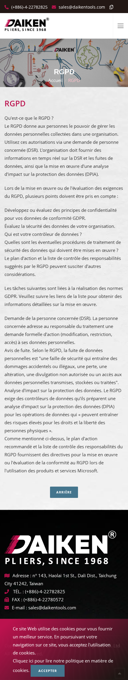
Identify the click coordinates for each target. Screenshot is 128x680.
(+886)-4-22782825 (29, 7)
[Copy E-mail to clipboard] (110, 7)
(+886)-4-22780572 (44, 599)
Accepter (47, 670)
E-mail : (19, 607)
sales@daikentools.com (52, 607)
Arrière (64, 492)
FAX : (17, 599)
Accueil (55, 80)
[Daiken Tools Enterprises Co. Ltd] (26, 22)
